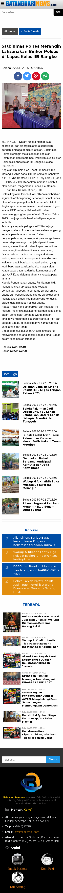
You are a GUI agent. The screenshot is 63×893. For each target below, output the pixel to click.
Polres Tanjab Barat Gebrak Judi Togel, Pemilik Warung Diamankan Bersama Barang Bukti (41, 621)
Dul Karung (17, 886)
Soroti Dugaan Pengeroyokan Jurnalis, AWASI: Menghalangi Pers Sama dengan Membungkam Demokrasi (39, 699)
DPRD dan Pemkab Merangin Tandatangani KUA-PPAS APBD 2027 (36, 570)
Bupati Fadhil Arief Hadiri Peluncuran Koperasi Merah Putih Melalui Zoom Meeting (42, 440)
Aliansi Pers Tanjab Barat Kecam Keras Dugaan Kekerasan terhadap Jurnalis (34, 541)
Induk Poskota (17, 868)
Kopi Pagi (47, 868)
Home (12, 31)
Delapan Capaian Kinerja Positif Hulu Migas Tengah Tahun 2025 (42, 390)
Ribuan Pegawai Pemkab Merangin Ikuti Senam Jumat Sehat (40, 506)
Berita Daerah (31, 31)
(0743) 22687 (18, 826)
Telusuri (53, 759)
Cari (58, 12)
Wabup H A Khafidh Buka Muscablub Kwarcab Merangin (41, 484)
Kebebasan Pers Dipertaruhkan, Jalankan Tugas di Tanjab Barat (38, 734)
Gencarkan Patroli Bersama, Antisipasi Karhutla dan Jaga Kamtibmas (37, 463)
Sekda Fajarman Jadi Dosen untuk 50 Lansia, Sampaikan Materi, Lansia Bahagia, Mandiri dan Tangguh (41, 415)
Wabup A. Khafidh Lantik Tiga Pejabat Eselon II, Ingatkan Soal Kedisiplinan (35, 555)
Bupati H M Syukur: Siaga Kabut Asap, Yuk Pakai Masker (39, 718)
